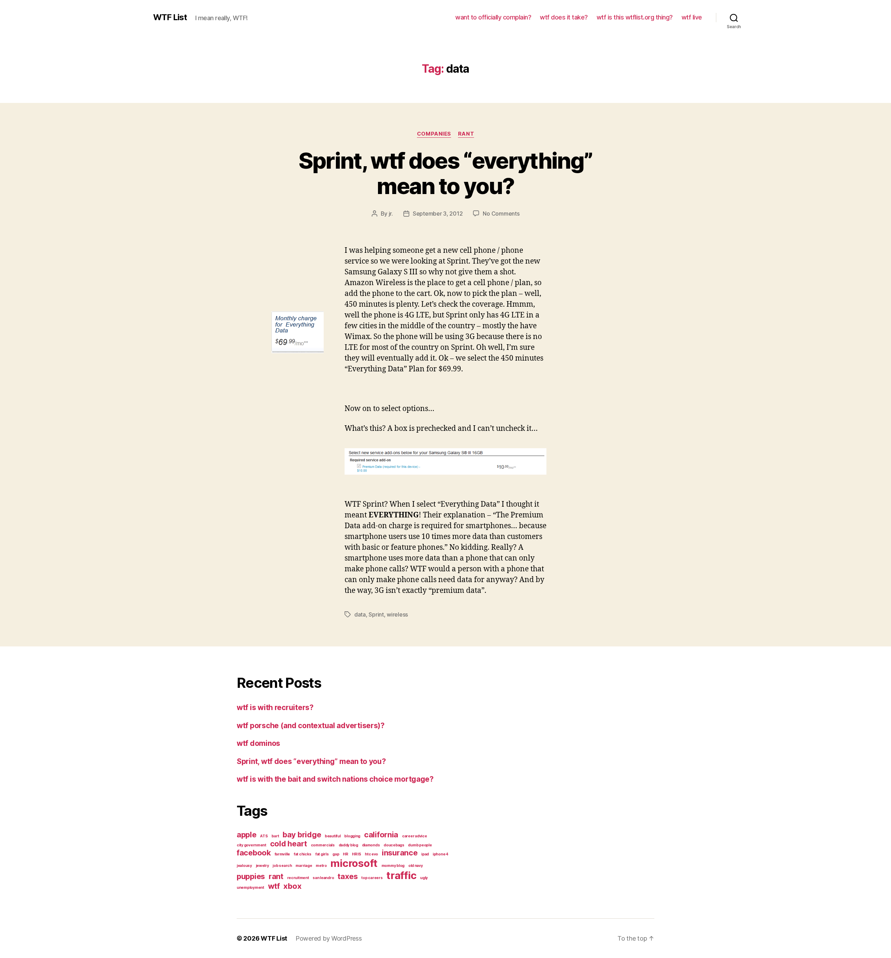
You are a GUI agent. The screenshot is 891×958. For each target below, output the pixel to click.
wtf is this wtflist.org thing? (635, 17)
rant (466, 134)
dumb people (420, 845)
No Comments (501, 213)
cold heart (288, 843)
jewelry (262, 865)
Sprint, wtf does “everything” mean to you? (446, 173)
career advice (414, 836)
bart (275, 836)
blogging (352, 836)
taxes (348, 876)
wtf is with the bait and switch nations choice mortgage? (335, 779)
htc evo (371, 854)
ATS (264, 836)
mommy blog (392, 865)
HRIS (356, 854)
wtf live (691, 17)
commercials (323, 845)
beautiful (333, 836)
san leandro (323, 878)
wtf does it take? (564, 17)
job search (282, 865)
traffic (401, 875)
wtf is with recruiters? (275, 707)
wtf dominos (258, 743)
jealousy (244, 865)
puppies (251, 876)
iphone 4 (440, 854)
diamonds (371, 845)
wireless (397, 614)
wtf (274, 886)
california (381, 834)
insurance (400, 852)
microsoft (354, 863)
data (360, 614)
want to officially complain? (493, 17)
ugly (424, 878)
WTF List (170, 17)
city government (251, 845)
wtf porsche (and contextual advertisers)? (311, 725)
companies (434, 134)
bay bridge (302, 834)
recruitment (298, 878)
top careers (372, 878)
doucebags (394, 845)
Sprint (376, 614)
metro (321, 865)
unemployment (250, 887)
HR (345, 854)
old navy (415, 865)
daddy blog (348, 845)
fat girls (322, 854)
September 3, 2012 (438, 213)
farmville (282, 854)
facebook (254, 852)
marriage (303, 865)
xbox (292, 886)
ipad (425, 854)
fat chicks (303, 854)
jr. (391, 213)
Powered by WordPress (328, 938)
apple (247, 834)
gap (335, 854)
